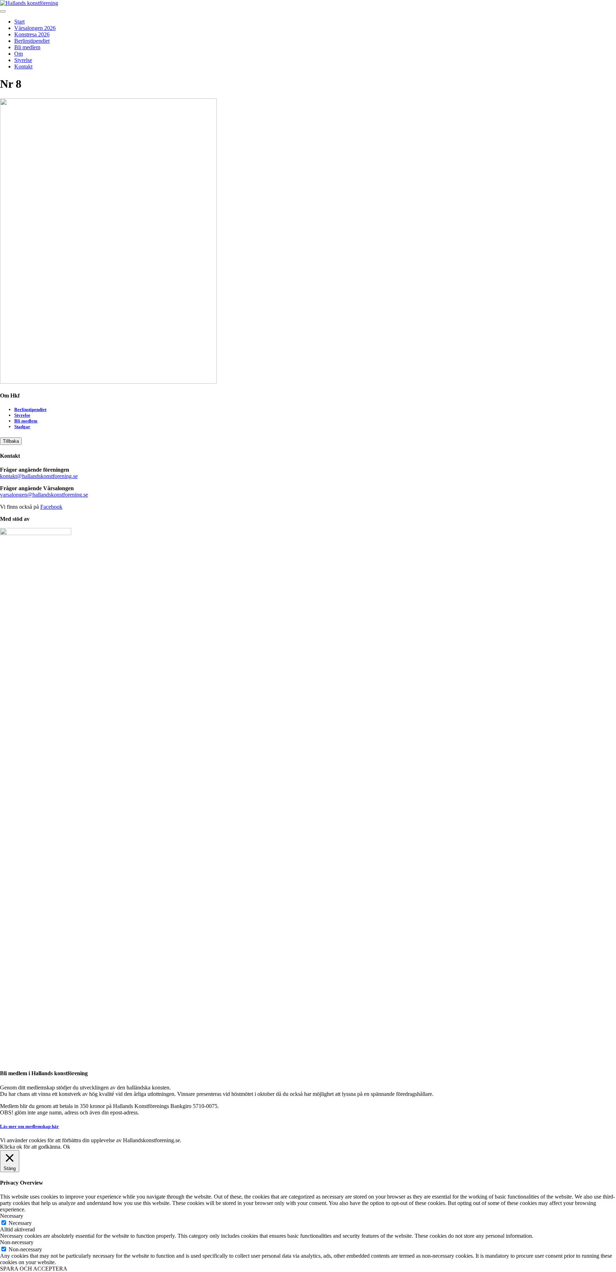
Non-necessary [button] (17, 1242)
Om (18, 54)
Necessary (20, 1223)
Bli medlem (27, 47)
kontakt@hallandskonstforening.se (39, 476)
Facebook (51, 507)
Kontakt (23, 66)
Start (19, 22)
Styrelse (23, 60)
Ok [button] (66, 1147)
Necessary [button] (11, 1216)
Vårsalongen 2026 (35, 28)
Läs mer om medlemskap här (29, 1126)
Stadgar (22, 426)
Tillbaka (11, 441)
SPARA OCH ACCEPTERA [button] (33, 1269)
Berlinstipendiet (32, 41)
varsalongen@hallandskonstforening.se (44, 495)
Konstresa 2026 (32, 34)
